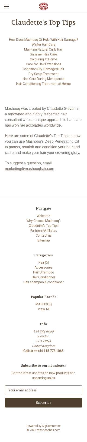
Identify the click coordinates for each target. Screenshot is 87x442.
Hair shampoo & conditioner (43, 282)
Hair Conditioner (43, 277)
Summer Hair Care (43, 54)
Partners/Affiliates (43, 230)
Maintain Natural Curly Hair (43, 49)
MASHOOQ (43, 304)
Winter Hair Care (43, 44)
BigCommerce (51, 426)
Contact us (44, 235)
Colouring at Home (43, 59)
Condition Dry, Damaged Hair (43, 69)
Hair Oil (44, 262)
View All (43, 309)
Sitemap (43, 240)
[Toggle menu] (6, 6)
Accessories (43, 267)
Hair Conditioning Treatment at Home (43, 84)
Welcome (43, 216)
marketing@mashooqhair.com (29, 169)
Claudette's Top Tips (43, 226)
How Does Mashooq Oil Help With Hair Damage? (43, 39)
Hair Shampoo (43, 272)
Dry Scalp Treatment (44, 74)
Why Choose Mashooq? (43, 221)
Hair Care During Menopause (43, 79)
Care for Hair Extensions (43, 64)
